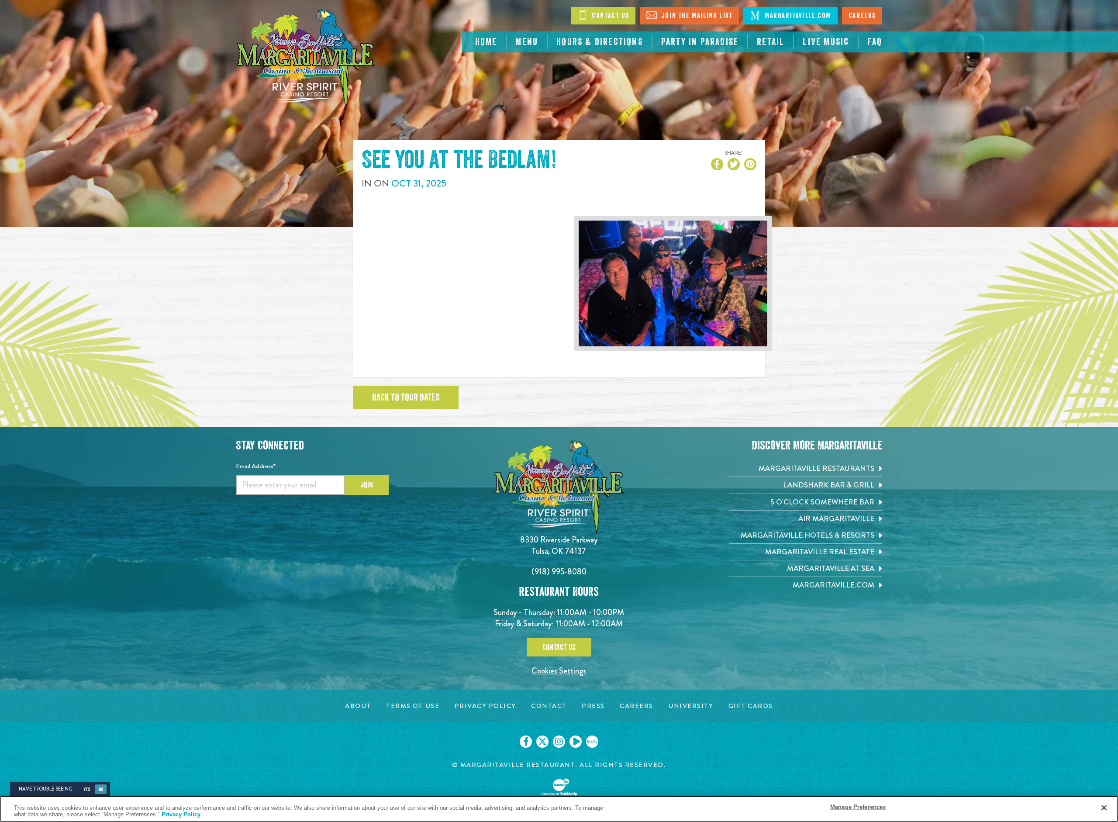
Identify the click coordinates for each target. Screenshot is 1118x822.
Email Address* (256, 466)
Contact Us (609, 15)
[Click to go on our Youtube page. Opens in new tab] (575, 742)
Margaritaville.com (797, 15)
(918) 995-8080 (559, 571)
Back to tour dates (405, 397)
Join (366, 485)
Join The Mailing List (695, 15)
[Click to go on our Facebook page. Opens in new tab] (526, 742)
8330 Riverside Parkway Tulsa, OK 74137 (559, 545)
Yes (86, 789)
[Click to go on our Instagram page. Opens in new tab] (559, 742)
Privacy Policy (181, 814)
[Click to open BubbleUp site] (559, 787)
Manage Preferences (858, 807)
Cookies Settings (558, 671)
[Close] (1104, 808)
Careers (862, 15)
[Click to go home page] (306, 59)
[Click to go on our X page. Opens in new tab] (542, 742)
